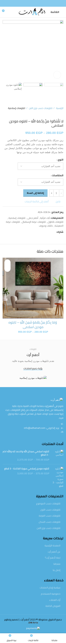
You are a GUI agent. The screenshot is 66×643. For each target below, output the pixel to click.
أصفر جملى (32, 218)
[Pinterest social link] (45, 232)
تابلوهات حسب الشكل (49, 522)
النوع (60, 160)
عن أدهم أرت (54, 552)
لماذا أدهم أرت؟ (52, 558)
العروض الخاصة (52, 606)
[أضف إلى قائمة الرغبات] (7, 262)
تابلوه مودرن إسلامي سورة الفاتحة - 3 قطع (26, 468)
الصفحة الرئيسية (52, 545)
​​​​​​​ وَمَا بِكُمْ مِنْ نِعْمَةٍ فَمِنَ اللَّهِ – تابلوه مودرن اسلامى (33, 324)
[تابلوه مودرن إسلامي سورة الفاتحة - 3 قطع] (57, 477)
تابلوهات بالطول (55, 222)
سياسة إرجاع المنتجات (50, 587)
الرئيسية (59, 108)
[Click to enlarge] (57, 74)
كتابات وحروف (46, 225)
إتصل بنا (56, 570)
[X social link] (49, 232)
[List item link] (33, 428)
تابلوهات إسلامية (16, 108)
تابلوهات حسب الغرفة (49, 516)
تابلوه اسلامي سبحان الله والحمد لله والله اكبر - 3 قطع (26, 453)
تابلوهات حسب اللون (50, 510)
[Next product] (4, 113)
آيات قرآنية (45, 218)
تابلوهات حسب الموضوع (48, 503)
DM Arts (33, 622)
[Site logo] (30, 11)
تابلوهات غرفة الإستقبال (34, 222)
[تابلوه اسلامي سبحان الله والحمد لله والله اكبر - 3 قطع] (57, 456)
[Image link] (57, 399)
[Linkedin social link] (41, 232)
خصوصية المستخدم (50, 594)
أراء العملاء (54, 600)
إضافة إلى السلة (35, 193)
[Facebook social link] (33, 3)
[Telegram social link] (37, 232)
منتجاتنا (57, 564)
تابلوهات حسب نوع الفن (40, 108)
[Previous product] (11, 113)
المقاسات (57, 175)
